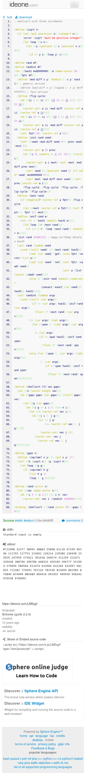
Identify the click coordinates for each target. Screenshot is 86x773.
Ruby (21, 763)
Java (27, 763)
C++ (40, 758)
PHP (34, 758)
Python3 (67, 758)
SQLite (34, 763)
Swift (56, 763)
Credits (60, 736)
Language (41, 736)
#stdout (29, 520)
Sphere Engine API (41, 690)
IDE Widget (34, 703)
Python (47, 758)
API (31, 736)
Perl (24, 758)
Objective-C (45, 763)
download (25, 17)
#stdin (19, 520)
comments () (74, 520)
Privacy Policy (47, 744)
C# (29, 758)
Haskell (78, 758)
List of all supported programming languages (43, 767)
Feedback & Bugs (43, 748)
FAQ (52, 736)
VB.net (64, 763)
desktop (37, 740)
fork (9, 17)
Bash (6, 758)
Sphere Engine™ (51, 731)
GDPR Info (64, 744)
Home (23, 736)
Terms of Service (25, 744)
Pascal (14, 758)
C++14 (57, 758)
